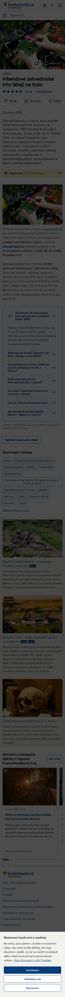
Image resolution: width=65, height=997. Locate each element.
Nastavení (32, 987)
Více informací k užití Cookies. (33, 960)
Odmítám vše (32, 979)
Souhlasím (32, 970)
